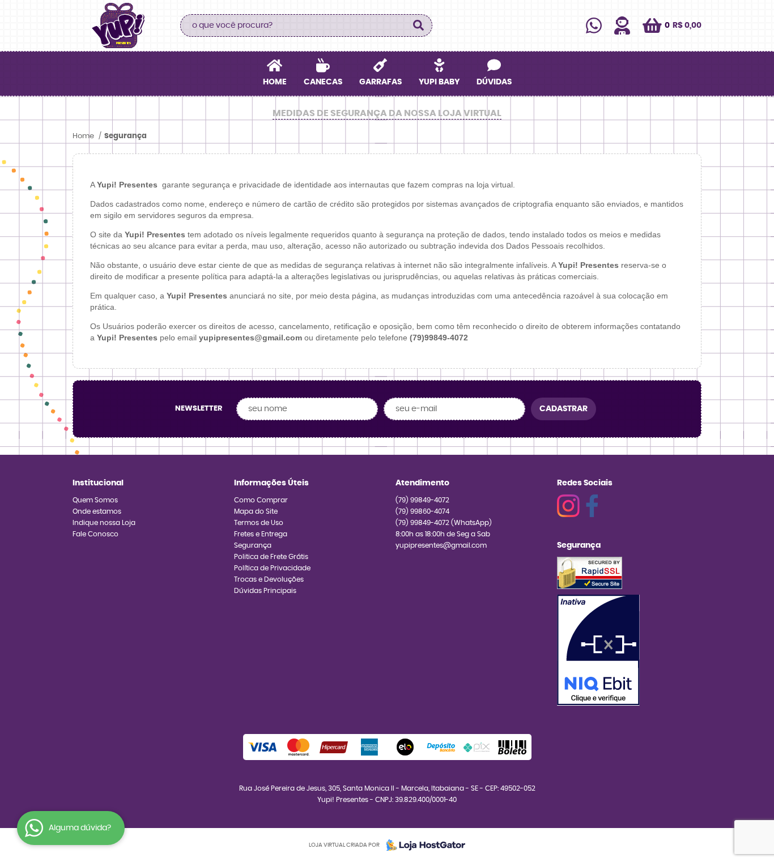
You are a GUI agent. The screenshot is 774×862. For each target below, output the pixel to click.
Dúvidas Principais (265, 590)
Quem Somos (95, 500)
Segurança (252, 545)
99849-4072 (422, 500)
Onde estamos (97, 511)
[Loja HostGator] (422, 845)
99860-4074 (422, 511)
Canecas (323, 82)
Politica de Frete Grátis (271, 556)
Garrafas (380, 82)
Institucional (98, 483)
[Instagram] (568, 505)
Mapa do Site (256, 511)
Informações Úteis (271, 483)
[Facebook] (591, 505)
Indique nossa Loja (104, 522)
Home (275, 82)
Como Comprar (261, 500)
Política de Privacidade (272, 568)
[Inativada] (598, 650)
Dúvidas (494, 82)
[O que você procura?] (418, 25)
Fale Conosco (95, 534)
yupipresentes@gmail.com (441, 545)
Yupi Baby (439, 82)
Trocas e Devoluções (269, 579)
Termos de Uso (258, 522)
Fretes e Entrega (260, 534)
